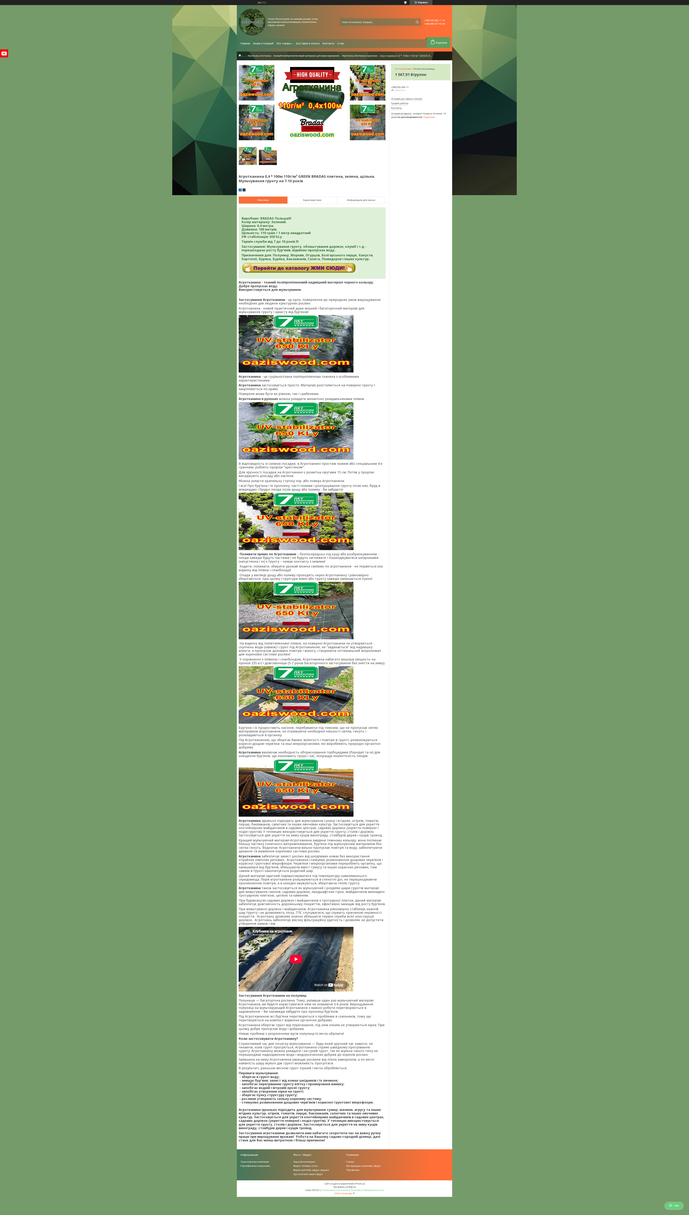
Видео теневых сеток (305, 1165)
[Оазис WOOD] (252, 22)
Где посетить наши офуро (308, 1174)
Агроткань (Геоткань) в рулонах (359, 55)
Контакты (328, 43)
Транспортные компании (254, 1161)
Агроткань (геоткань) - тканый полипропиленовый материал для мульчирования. (294, 55)
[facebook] (240, 190)
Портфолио (353, 1170)
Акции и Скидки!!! (263, 43)
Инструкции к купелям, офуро (363, 1165)
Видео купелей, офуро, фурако (311, 1170)
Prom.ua (360, 1183)
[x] (244, 190)
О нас (340, 43)
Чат (676, 1205)
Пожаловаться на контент (335, 1190)
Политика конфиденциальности (367, 1190)
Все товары (283, 43)
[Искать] (417, 22)
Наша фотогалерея (304, 1161)
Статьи (350, 1161)
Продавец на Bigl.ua (344, 1186)
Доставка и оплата (308, 43)
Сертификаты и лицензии (255, 1165)
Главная (245, 43)
